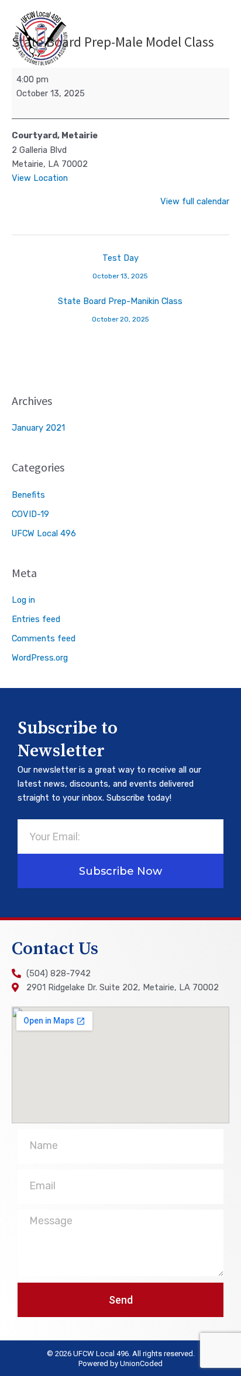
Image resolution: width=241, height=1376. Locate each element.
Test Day (120, 261)
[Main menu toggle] (215, 38)
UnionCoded (141, 1363)
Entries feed (36, 619)
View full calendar (194, 201)
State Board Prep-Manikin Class (120, 304)
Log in (23, 600)
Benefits (28, 495)
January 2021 (38, 427)
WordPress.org (40, 657)
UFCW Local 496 (44, 533)
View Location (40, 178)
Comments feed (43, 638)
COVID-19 (30, 514)
